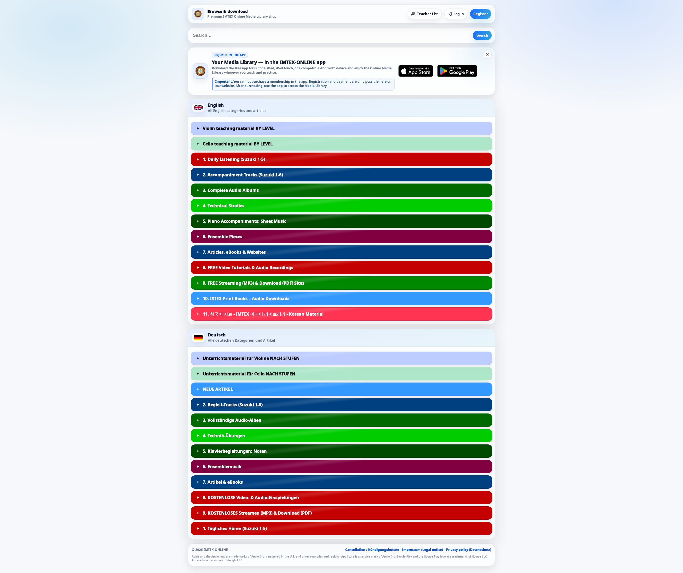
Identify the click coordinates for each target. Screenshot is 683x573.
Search (482, 35)
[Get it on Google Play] (457, 71)
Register (480, 13)
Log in (459, 13)
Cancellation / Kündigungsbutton (372, 549)
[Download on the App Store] (416, 71)
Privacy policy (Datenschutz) (468, 549)
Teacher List (427, 13)
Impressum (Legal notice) (422, 549)
